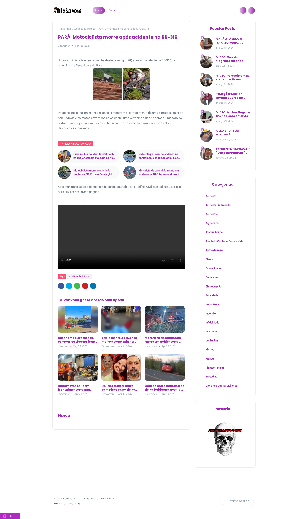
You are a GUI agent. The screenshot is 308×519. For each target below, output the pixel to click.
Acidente (210, 196)
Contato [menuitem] (113, 10)
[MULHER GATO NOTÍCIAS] (67, 10)
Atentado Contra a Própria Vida (224, 241)
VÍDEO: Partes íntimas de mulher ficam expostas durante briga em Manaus (232, 77)
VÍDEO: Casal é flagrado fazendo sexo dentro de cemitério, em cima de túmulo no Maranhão (233, 59)
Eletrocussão (213, 286)
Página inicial (64, 28)
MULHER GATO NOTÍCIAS (67, 503)
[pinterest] (85, 286)
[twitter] (69, 286)
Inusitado (211, 331)
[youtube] (152, 501)
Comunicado (213, 268)
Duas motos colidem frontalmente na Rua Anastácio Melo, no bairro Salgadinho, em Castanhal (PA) (93, 156)
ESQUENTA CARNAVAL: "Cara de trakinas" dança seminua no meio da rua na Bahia (233, 151)
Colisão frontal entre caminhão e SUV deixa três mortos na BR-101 (118, 388)
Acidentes (211, 214)
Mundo (209, 358)
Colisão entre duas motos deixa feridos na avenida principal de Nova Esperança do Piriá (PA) (164, 388)
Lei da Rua (211, 340)
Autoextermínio (214, 250)
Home (98, 10)
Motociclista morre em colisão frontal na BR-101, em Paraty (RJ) (92, 172)
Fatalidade (211, 295)
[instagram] (145, 501)
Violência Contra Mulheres (221, 385)
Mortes (209, 349)
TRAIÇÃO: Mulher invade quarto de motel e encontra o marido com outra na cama (232, 96)
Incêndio (210, 313)
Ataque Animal (214, 232)
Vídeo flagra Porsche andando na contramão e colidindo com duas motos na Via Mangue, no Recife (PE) (158, 156)
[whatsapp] (77, 286)
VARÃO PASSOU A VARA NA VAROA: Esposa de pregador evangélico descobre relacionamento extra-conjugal (232, 41)
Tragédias (211, 376)
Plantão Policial (214, 367)
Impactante (212, 304)
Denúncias (211, 277)
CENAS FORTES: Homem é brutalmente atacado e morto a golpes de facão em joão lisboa (233, 133)
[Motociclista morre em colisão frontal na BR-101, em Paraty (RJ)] (64, 172)
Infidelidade (212, 322)
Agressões (212, 223)
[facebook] (61, 286)
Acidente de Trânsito (84, 28)
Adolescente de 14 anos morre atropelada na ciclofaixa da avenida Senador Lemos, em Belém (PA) (121, 340)
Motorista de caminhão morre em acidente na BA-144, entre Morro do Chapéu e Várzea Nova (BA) (160, 172)
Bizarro (209, 259)
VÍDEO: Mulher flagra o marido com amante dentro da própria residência (233, 114)
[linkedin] (93, 286)
